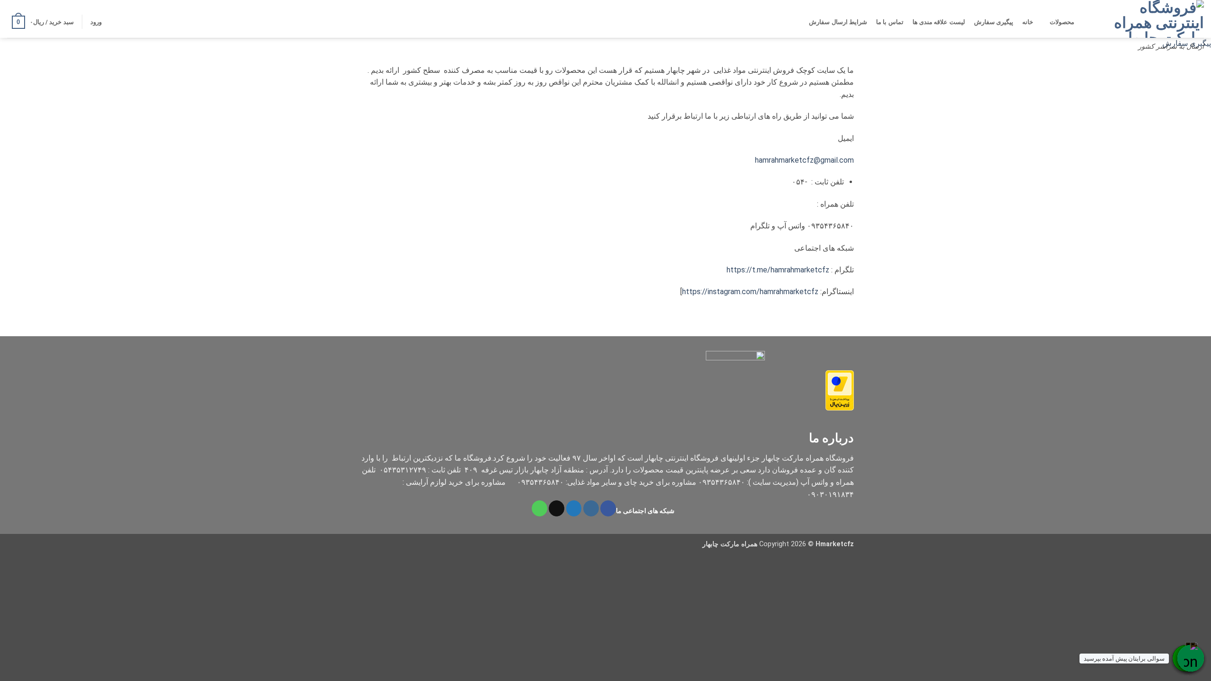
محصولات (1062, 22)
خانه (1027, 22)
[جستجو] (1087, 21)
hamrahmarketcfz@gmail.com (804, 160)
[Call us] (539, 508)
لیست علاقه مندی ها (939, 22)
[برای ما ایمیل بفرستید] (556, 508)
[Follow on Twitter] (574, 508)
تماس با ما (890, 22)
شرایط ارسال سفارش (838, 22)
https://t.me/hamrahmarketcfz (778, 269)
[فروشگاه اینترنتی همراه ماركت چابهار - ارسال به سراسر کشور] (1156, 19)
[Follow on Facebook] (608, 508)
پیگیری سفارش (993, 22)
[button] (96, 22)
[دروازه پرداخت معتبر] (839, 389)
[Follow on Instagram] (591, 508)
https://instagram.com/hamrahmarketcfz (750, 291)
